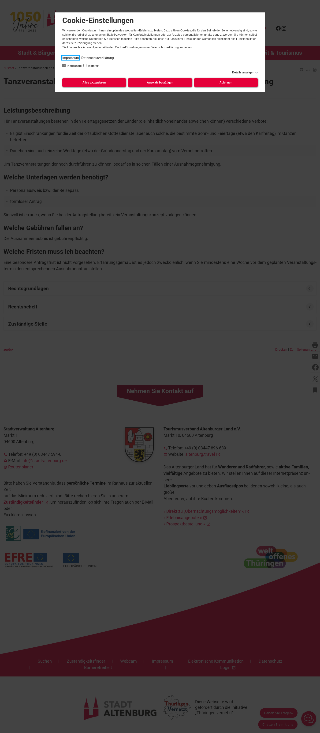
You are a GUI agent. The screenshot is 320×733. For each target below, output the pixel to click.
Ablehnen (226, 82)
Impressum (70, 58)
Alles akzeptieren (94, 82)
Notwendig (74, 66)
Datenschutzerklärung (97, 58)
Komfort (93, 66)
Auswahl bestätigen (160, 82)
